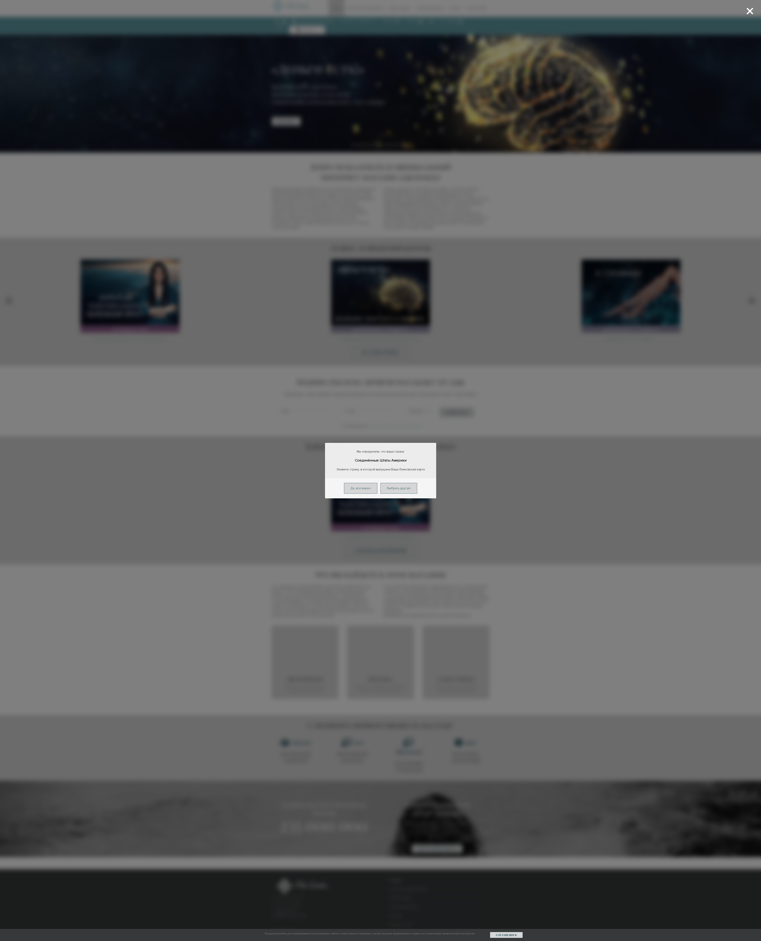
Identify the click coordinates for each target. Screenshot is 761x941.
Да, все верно (361, 488)
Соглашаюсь (506, 935)
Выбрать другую (399, 488)
